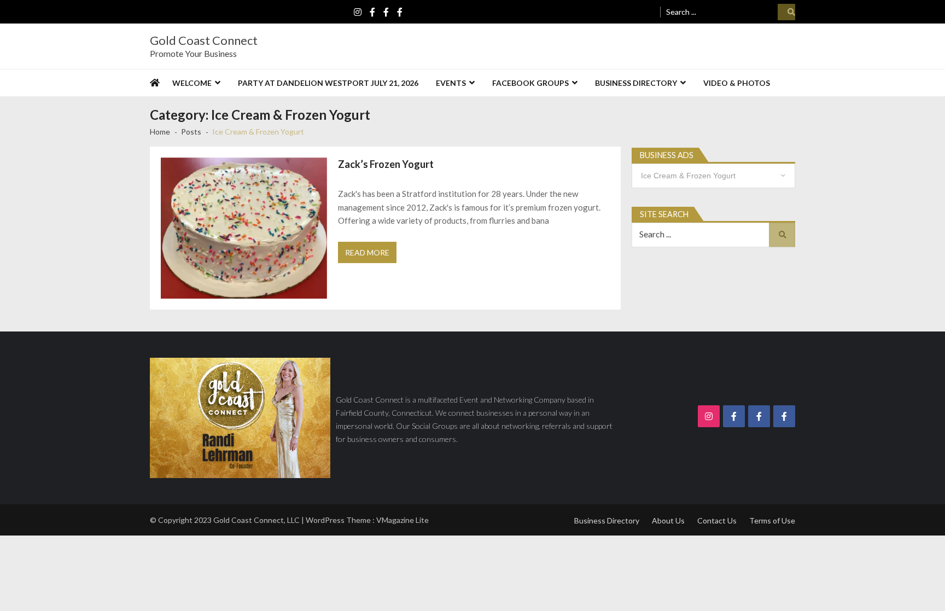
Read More (367, 252)
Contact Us (717, 520)
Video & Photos (736, 83)
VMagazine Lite (402, 520)
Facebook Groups (530, 83)
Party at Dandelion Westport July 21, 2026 (328, 83)
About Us (668, 520)
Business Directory (636, 83)
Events (451, 83)
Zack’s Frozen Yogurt (386, 164)
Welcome (192, 83)
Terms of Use (772, 520)
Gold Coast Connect (204, 40)
